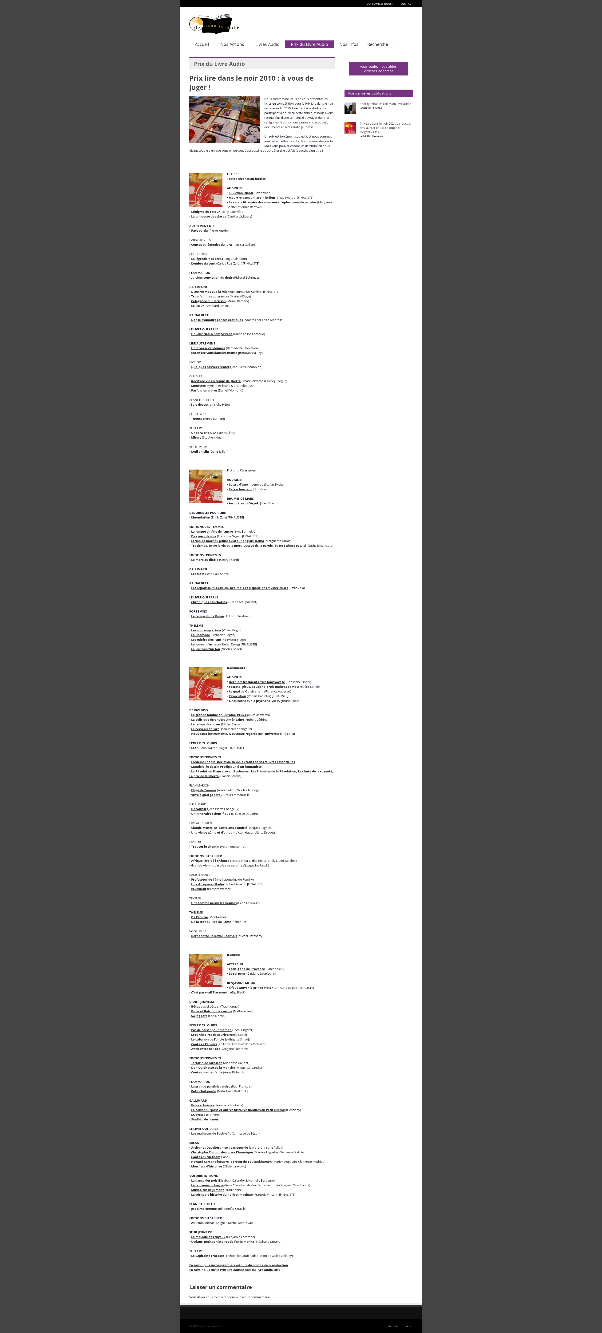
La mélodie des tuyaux (208, 1237)
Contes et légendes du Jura (211, 244)
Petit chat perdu (203, 1091)
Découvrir (198, 809)
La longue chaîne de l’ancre (212, 531)
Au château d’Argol (243, 503)
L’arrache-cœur (240, 489)
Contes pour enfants (206, 1072)
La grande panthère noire (210, 1086)
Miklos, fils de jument (207, 1190)
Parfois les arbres (204, 390)
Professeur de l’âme (206, 879)
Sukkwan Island (241, 193)
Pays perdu (199, 230)
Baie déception (202, 404)
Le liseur (197, 306)
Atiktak (197, 1223)
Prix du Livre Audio (309, 44)
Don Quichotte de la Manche (213, 1067)
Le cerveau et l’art (205, 729)
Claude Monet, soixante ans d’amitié (219, 828)
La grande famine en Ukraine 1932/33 (219, 715)
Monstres (198, 386)
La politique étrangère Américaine (217, 719)
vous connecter (217, 1297)
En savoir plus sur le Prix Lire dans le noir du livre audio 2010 (234, 1270)
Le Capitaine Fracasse (207, 1256)
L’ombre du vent (203, 263)
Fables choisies (202, 1105)
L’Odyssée (198, 1114)
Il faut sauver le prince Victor (251, 987)
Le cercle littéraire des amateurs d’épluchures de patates (273, 202)
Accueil (202, 44)
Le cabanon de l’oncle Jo (209, 1039)
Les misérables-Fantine (208, 639)
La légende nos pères (207, 259)
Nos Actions (232, 44)
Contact (406, 3)
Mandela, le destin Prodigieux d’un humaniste (226, 766)
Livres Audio (267, 44)
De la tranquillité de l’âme (211, 922)
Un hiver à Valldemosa (208, 348)
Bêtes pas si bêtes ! (205, 1006)
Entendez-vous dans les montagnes (218, 353)
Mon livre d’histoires (206, 1166)
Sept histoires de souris (208, 1034)
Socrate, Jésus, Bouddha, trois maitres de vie (263, 686)
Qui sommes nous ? (380, 3)
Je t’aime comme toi (206, 1208)
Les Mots (197, 574)
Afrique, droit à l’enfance (210, 860)
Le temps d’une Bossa (207, 616)
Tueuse (196, 418)
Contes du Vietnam (205, 1157)
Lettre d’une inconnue (246, 484)
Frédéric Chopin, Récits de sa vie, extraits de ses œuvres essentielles (243, 762)
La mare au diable (204, 560)
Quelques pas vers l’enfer (210, 367)
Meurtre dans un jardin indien (252, 197)
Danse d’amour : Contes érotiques (217, 320)
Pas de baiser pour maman (211, 1030)
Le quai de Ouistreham (246, 691)
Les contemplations (206, 630)
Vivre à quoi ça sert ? (206, 795)
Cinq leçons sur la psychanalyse (253, 701)
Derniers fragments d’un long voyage (257, 682)
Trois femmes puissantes (210, 296)
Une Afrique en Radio (207, 884)
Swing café (199, 1016)
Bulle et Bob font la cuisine (211, 1011)
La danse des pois (204, 1180)
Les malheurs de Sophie (209, 1133)
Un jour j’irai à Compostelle (212, 334)
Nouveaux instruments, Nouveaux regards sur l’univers (234, 734)
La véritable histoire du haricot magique (222, 1194)
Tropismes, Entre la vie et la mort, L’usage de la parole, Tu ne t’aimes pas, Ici (248, 545)
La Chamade (200, 635)
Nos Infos (348, 44)
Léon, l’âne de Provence (247, 969)
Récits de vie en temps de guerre (216, 381)
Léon (195, 748)
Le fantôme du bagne (207, 1185)
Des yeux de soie (203, 536)
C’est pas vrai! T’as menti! (210, 992)
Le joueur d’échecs (205, 644)
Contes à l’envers (204, 1044)
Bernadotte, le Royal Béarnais (214, 936)
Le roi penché (239, 973)
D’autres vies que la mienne (212, 291)
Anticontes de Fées (205, 1049)
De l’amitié (199, 917)
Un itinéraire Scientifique (210, 813)
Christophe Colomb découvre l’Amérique (222, 1152)
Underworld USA (203, 433)
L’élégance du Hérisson (208, 301)
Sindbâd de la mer (204, 1119)
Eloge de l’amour (203, 790)
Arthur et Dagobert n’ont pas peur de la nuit (225, 1147)
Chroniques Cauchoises (209, 602)
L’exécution (237, 696)
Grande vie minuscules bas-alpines (217, 865)
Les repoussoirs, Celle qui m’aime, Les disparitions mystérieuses (239, 588)
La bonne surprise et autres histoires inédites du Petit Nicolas (238, 1110)
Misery (196, 437)
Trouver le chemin (205, 846)
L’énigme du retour (205, 212)
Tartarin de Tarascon (206, 1063)
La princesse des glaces (208, 216)
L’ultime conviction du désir (211, 277)
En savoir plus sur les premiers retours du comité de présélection (238, 1265)
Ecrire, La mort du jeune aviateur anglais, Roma (227, 541)
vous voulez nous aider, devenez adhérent (378, 68)
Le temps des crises (205, 724)
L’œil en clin (200, 451)
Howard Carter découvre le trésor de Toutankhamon (231, 1161)
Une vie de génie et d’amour (212, 832)
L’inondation (200, 517)
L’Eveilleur (198, 889)
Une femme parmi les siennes (214, 903)
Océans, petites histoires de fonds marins (222, 1241)
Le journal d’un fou (205, 649)
